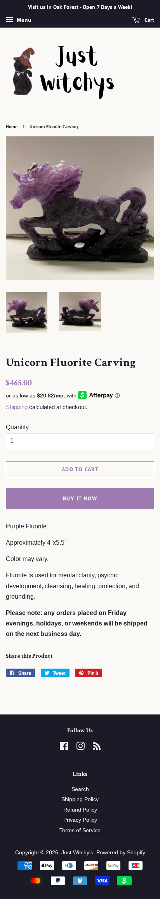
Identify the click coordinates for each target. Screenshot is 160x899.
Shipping (17, 407)
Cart (148, 19)
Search (80, 789)
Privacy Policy (80, 820)
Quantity (17, 427)
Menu (23, 20)
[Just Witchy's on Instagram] (80, 748)
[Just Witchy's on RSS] (96, 748)
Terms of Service (80, 830)
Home (11, 126)
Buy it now (80, 498)
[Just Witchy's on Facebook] (63, 748)
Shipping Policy (80, 799)
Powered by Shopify (120, 852)
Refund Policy (80, 810)
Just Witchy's (77, 852)
